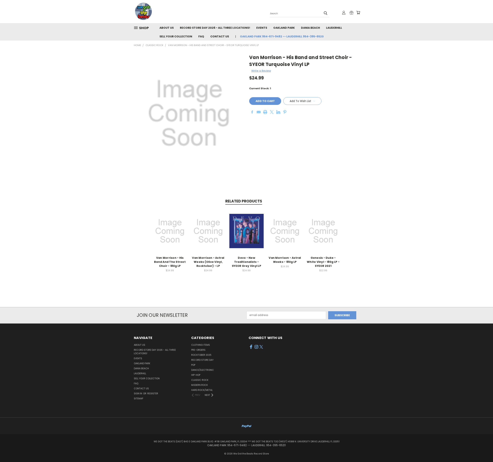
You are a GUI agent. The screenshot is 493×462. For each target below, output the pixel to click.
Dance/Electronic (202, 370)
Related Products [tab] (243, 201)
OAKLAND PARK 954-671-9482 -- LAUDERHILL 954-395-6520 (282, 36)
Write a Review (261, 71)
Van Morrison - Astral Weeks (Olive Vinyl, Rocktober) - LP (208, 262)
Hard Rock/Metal (202, 390)
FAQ (201, 36)
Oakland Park (284, 28)
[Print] (265, 112)
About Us (166, 28)
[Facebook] (252, 112)
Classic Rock (199, 380)
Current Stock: (260, 88)
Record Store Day (202, 360)
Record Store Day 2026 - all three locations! (215, 28)
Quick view (170, 226)
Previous (483, 450)
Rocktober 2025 (201, 355)
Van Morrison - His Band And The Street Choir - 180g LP (170, 262)
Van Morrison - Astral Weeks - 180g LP (285, 260)
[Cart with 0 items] (358, 12)
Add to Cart (170, 234)
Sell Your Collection (175, 36)
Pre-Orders (198, 350)
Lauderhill (334, 28)
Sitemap (138, 398)
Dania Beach (310, 28)
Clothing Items (200, 344)
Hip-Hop (195, 375)
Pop (193, 365)
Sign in (138, 393)
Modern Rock (199, 385)
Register (152, 393)
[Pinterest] (285, 112)
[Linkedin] (278, 112)
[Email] (259, 112)
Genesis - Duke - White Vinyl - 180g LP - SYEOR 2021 (323, 262)
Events (261, 28)
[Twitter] (272, 112)
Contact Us (219, 36)
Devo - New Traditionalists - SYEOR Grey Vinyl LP (246, 262)
